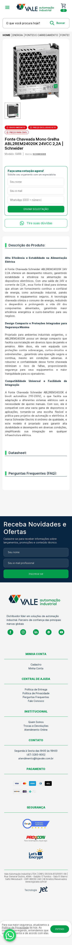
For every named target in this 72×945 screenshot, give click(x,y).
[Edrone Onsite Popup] (36, 472)
